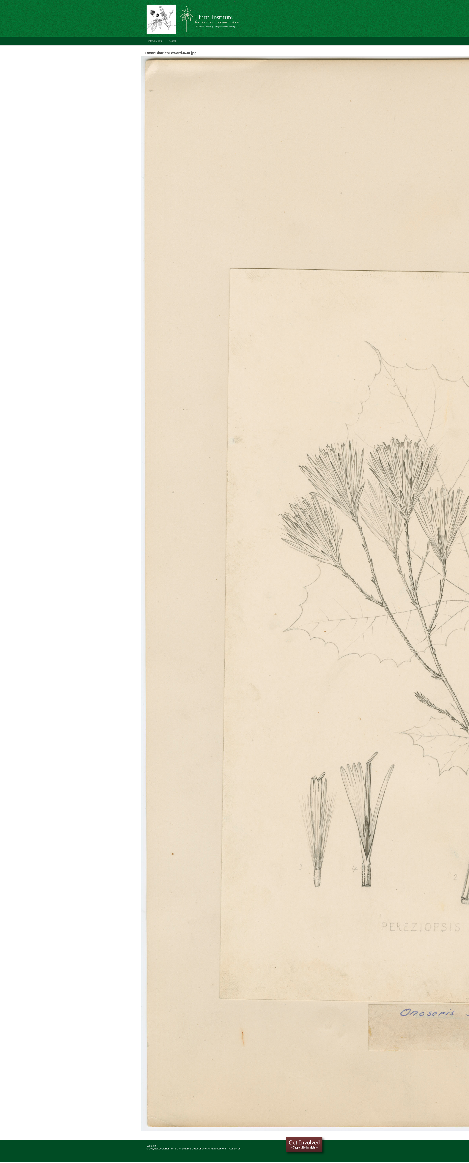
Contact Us (234, 1148)
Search (173, 40)
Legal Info (151, 1146)
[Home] (195, 19)
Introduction (155, 40)
